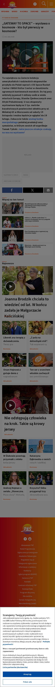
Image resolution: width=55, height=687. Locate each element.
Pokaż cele (27, 682)
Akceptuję (27, 674)
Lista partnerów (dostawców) (15, 667)
